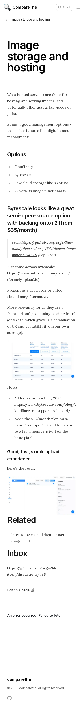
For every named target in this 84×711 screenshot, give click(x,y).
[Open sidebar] (7, 20)
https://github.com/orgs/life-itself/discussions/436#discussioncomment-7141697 (43, 248)
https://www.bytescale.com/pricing (38, 273)
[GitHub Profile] (9, 698)
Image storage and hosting (31, 19)
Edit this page (18, 590)
